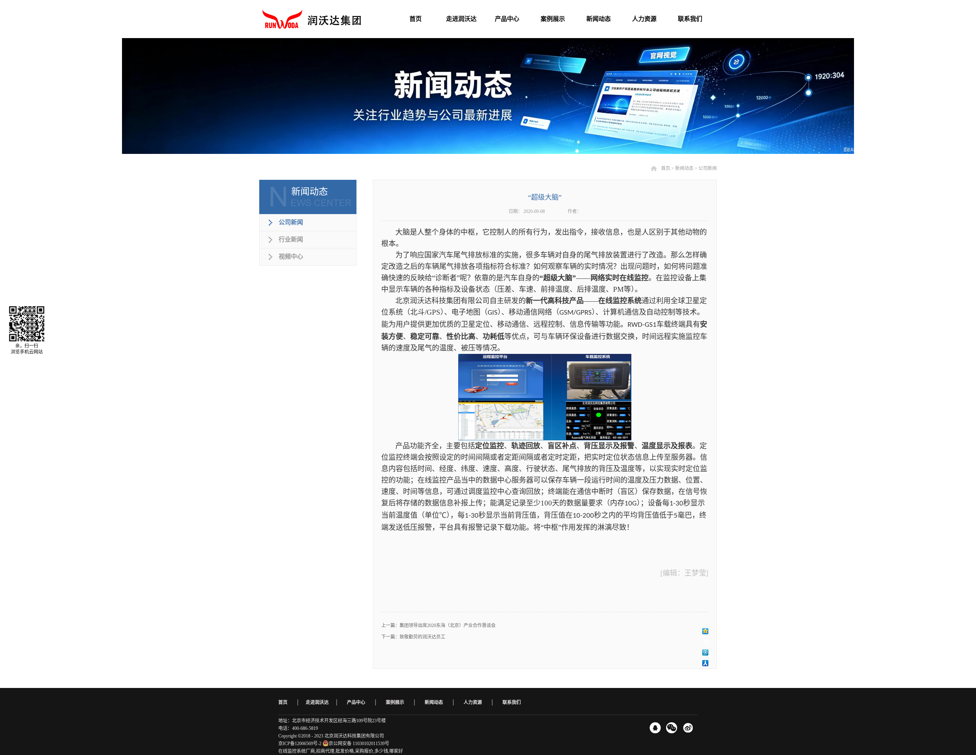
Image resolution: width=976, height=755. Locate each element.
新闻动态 (684, 168)
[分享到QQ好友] (655, 727)
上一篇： (438, 625)
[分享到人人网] (705, 663)
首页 (282, 702)
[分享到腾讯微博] (705, 652)
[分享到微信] (671, 727)
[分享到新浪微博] (705, 642)
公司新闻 (707, 168)
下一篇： (413, 637)
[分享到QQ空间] (705, 631)
